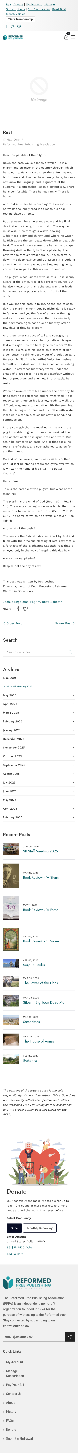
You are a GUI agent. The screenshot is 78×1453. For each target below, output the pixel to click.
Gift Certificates (39, 9)
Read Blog (59, 9)
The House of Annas (38, 1041)
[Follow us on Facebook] (18, 609)
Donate (18, 4)
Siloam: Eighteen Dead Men (44, 1002)
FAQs (10, 1421)
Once (14, 1228)
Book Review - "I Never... (42, 941)
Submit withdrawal (19, 1438)
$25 (14, 1247)
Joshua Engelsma (15, 602)
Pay (8, 4)
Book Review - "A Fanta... (42, 910)
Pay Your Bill (15, 1385)
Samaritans (31, 1021)
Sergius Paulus (34, 965)
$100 (21, 1247)
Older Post (13, 623)
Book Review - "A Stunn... (42, 877)
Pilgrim (35, 602)
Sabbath (56, 602)
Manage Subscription (15, 1373)
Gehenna (30, 1060)
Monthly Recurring (39, 1228)
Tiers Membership (20, 19)
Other (30, 1247)
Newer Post (64, 623)
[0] (66, 38)
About (10, 1403)
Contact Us (13, 1394)
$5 (8, 1247)
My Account (34, 4)
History (11, 1412)
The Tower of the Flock (40, 983)
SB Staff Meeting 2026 (40, 851)
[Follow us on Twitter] (25, 609)
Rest (45, 602)
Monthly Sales (15, 14)
